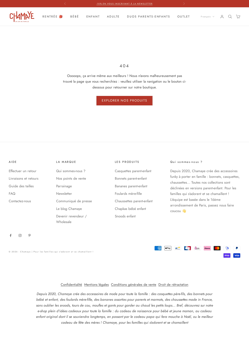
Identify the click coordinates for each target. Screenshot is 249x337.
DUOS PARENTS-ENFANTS (148, 16)
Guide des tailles (21, 186)
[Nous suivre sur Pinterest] (29, 235)
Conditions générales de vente (133, 284)
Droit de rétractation (173, 284)
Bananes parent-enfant (131, 186)
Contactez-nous (20, 201)
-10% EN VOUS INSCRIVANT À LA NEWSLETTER (124, 3)
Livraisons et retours (23, 178)
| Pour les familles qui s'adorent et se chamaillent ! (63, 251)
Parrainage (64, 186)
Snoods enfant (125, 216)
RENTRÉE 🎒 (52, 16)
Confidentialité (71, 284)
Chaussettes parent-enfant (134, 201)
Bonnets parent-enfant (131, 178)
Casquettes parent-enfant (133, 170)
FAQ (12, 193)
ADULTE (113, 16)
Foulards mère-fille (128, 193)
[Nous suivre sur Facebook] (10, 235)
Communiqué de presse (74, 201)
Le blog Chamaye (69, 208)
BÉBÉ (74, 16)
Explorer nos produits (124, 100)
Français (206, 16)
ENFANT (93, 16)
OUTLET (183, 16)
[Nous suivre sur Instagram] (20, 235)
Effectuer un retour (22, 170)
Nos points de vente (71, 178)
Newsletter (64, 193)
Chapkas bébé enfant (130, 208)
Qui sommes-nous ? (70, 170)
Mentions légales (96, 284)
